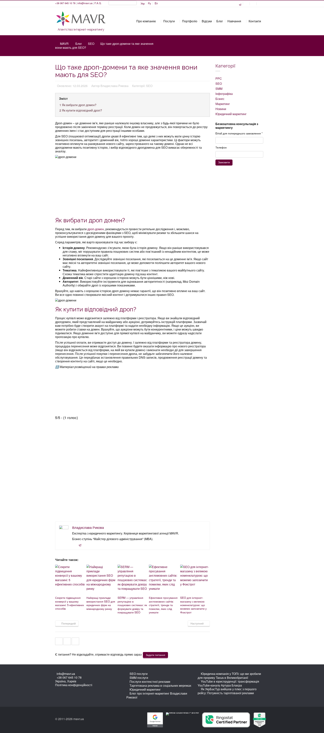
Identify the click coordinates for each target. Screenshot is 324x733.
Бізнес (219, 99)
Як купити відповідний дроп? (80, 110)
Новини (220, 109)
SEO (91, 43)
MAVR (64, 43)
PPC (218, 78)
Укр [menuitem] (143, 3)
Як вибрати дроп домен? (77, 105)
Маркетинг (222, 104)
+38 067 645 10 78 (65, 3)
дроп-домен (95, 229)
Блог (78, 43)
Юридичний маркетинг (231, 114)
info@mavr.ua (84, 3)
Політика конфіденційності (73, 685)
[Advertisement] (133, 187)
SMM (218, 88)
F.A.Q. (98, 3)
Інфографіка (224, 93)
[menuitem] (149, 3)
